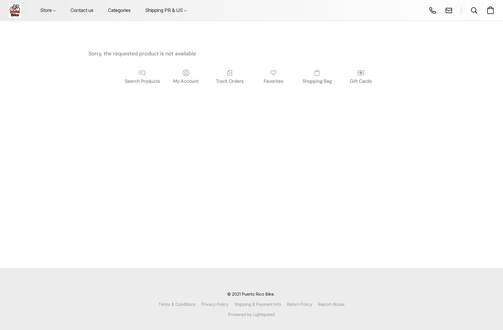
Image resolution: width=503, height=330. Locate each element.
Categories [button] (119, 10)
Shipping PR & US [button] (164, 10)
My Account (186, 81)
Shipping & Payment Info (257, 304)
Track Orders (230, 81)
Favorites (273, 81)
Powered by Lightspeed (251, 314)
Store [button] (46, 10)
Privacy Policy (215, 304)
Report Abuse (331, 304)
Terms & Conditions (177, 304)
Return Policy (299, 304)
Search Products (142, 81)
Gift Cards (361, 81)
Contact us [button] (81, 10)
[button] (15, 10)
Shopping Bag (317, 81)
